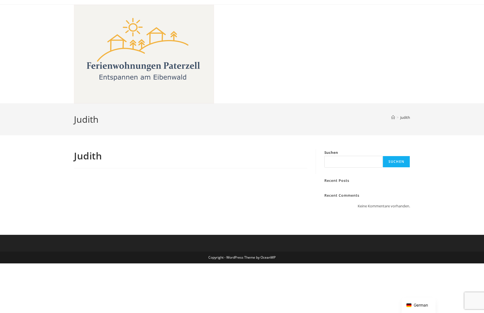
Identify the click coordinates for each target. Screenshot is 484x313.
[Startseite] (393, 117)
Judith (405, 117)
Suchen (331, 152)
